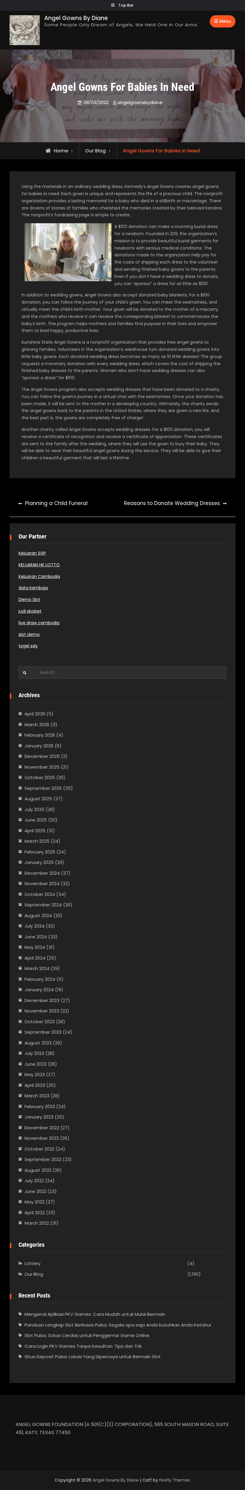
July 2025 (34, 809)
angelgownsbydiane (140, 102)
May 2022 (34, 1202)
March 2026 (36, 724)
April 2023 (34, 1085)
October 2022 (39, 1149)
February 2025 (39, 852)
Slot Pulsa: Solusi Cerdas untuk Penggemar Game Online (86, 1335)
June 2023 (35, 1064)
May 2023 (34, 1074)
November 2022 (41, 1138)
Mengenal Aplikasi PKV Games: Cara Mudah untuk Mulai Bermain (94, 1314)
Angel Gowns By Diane (76, 18)
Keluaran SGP (32, 553)
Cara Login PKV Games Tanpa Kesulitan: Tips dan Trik (83, 1346)
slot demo (29, 634)
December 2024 (42, 873)
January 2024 (39, 989)
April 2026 (34, 714)
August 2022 (37, 1170)
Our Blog (95, 150)
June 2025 (35, 820)
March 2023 (36, 1096)
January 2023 (38, 1117)
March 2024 (37, 968)
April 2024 (34, 958)
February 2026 (39, 735)
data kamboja (33, 588)
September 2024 (43, 905)
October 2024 (39, 894)
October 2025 (39, 777)
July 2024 (34, 926)
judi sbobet (30, 611)
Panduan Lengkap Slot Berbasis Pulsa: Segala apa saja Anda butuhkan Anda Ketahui (117, 1325)
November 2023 (41, 1011)
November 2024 (41, 883)
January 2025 (39, 862)
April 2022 (34, 1212)
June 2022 (35, 1191)
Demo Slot (29, 599)
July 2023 (34, 1053)
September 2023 (43, 1032)
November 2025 (41, 767)
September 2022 (42, 1159)
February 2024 (39, 979)
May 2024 (34, 947)
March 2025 (37, 841)
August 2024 (38, 915)
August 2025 (38, 799)
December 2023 (41, 1000)
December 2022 (41, 1128)
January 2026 (38, 746)
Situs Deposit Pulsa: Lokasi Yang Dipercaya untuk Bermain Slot (92, 1356)
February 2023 (39, 1106)
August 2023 (38, 1043)
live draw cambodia (39, 623)
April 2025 (34, 830)
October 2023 (39, 1021)
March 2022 (36, 1223)
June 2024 (35, 937)
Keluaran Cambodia (39, 576)
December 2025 (42, 756)
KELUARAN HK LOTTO (39, 565)
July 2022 (34, 1180)
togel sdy (28, 646)
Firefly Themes (174, 1480)
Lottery (32, 1263)
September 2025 (43, 788)
